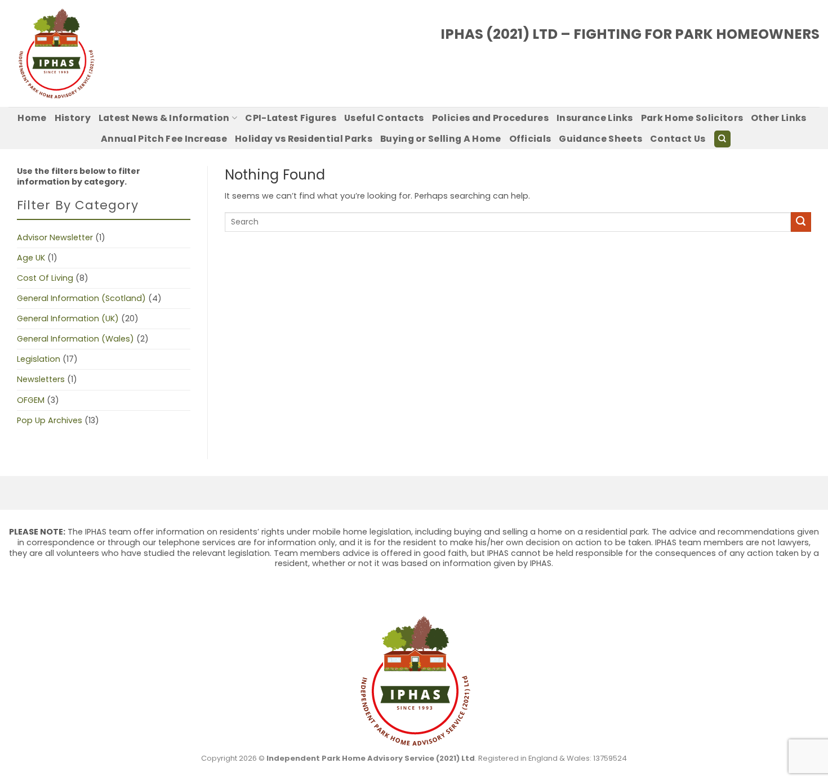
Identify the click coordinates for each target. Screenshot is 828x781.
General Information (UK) (68, 318)
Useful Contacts (384, 117)
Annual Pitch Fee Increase (164, 138)
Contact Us (677, 138)
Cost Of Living (45, 278)
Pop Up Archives (49, 420)
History (73, 117)
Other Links (779, 117)
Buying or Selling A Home (440, 138)
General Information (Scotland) (81, 298)
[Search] (722, 139)
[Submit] (801, 222)
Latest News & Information (164, 117)
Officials (530, 138)
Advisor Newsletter (55, 237)
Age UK (31, 257)
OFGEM (30, 400)
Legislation (38, 359)
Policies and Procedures (490, 117)
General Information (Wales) (75, 338)
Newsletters (41, 379)
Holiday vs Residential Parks (303, 138)
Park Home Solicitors (692, 117)
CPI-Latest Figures (290, 117)
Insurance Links (595, 117)
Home (31, 117)
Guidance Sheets (600, 138)
